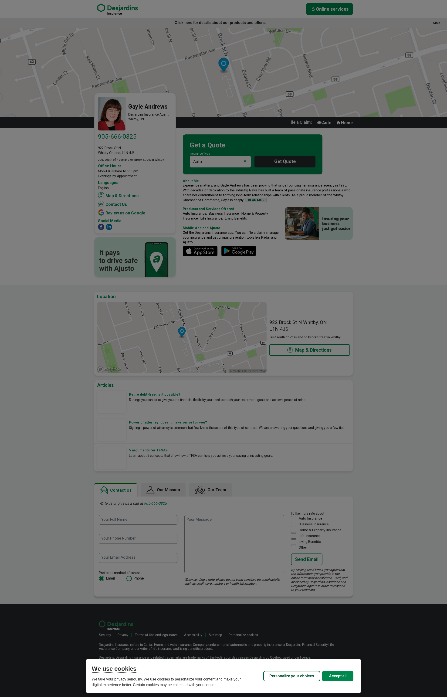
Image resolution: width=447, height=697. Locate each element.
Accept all (337, 676)
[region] (223, 676)
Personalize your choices (291, 676)
